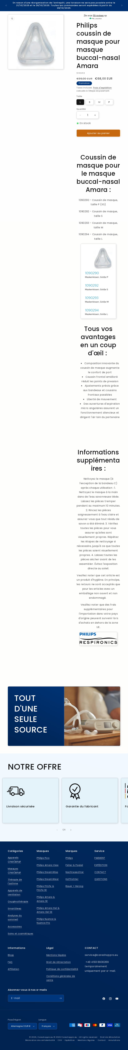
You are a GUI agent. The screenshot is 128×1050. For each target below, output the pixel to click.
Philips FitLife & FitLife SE (45, 888)
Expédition (70, 1040)
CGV (60, 1040)
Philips (69, 858)
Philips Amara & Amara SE (46, 898)
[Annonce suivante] (121, 5)
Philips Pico (43, 858)
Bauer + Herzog (74, 886)
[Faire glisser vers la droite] (70, 830)
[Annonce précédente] (6, 5)
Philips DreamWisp (47, 872)
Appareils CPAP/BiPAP (14, 859)
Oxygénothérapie (18, 901)
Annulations (114, 1040)
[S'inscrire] (60, 998)
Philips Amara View (48, 865)
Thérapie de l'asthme (15, 881)
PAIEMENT (99, 858)
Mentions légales (56, 955)
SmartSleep (14, 908)
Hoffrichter (72, 879)
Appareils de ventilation (15, 892)
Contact (102, 1040)
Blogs (11, 955)
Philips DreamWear (48, 879)
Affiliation (13, 969)
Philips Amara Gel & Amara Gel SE (48, 910)
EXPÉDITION (100, 865)
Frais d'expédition (102, 87)
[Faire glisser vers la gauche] (57, 830)
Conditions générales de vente (60, 978)
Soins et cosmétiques (20, 933)
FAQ (10, 962)
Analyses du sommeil (15, 917)
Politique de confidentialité (62, 969)
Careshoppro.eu (45, 1037)
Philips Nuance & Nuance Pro (46, 920)
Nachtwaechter (75, 872)
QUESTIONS (100, 879)
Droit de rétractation (58, 962)
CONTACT (100, 872)
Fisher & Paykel (74, 865)
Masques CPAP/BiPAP (14, 870)
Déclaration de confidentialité (40, 1040)
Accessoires (15, 926)
